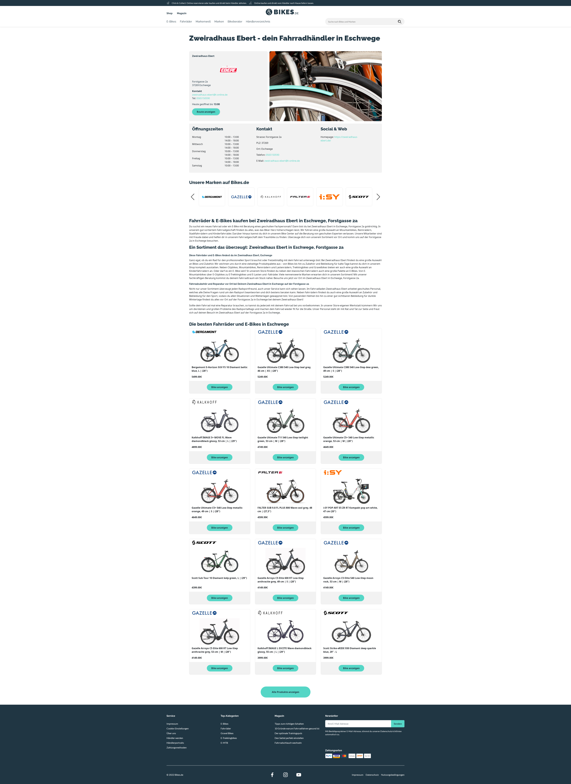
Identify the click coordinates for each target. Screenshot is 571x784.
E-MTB (224, 742)
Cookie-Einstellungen (178, 728)
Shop (169, 13)
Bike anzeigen (219, 387)
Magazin (181, 13)
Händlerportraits (175, 742)
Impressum (172, 723)
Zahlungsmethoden (177, 747)
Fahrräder (226, 728)
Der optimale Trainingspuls (288, 733)
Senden (398, 723)
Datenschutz (372, 774)
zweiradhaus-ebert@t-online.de (210, 94)
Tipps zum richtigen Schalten (289, 723)
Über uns (171, 733)
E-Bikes (224, 723)
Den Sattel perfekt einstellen (289, 738)
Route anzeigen (206, 111)
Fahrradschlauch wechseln (288, 742)
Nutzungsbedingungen (392, 774)
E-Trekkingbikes (229, 738)
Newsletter (331, 715)
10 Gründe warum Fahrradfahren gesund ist (297, 728)
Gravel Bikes (227, 733)
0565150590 (203, 98)
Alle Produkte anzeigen (285, 692)
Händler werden (175, 738)
